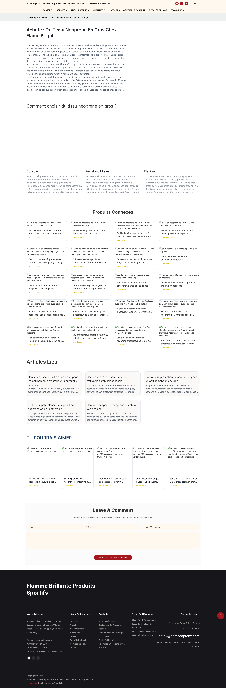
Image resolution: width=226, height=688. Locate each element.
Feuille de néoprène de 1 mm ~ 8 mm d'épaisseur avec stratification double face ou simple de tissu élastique (134, 235)
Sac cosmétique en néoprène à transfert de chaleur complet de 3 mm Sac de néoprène (45, 339)
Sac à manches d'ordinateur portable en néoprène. (175, 258)
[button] (186, 10)
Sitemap (33, 683)
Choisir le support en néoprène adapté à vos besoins (111, 406)
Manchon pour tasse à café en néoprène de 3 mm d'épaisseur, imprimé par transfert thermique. (177, 313)
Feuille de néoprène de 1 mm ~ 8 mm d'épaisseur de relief (89, 232)
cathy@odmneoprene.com (179, 636)
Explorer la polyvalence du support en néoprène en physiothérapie (51, 406)
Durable (32, 171)
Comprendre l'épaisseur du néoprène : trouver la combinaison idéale (110, 378)
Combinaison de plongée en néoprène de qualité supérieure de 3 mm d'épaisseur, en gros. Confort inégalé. (146, 480)
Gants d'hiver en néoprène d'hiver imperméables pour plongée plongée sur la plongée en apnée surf (47, 261)
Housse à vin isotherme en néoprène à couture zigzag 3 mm (42, 480)
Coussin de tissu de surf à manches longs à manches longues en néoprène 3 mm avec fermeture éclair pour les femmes (134, 261)
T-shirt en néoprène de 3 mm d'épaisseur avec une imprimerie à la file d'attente (135, 310)
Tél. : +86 (36, 647)
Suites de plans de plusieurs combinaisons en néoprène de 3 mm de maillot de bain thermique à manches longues (91, 261)
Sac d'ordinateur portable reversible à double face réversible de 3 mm (90, 336)
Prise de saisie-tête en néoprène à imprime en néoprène (178, 284)
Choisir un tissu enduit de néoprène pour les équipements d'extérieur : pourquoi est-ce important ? (53, 379)
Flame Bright (32, 17)
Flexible (149, 171)
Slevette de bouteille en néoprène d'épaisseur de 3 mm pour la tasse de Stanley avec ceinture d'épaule (90, 313)
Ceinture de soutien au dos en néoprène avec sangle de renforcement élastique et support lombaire (46, 287)
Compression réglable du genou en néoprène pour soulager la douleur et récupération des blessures (90, 287)
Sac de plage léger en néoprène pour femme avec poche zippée (132, 284)
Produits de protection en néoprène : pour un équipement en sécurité (171, 378)
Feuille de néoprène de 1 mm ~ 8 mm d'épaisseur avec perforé (177, 232)
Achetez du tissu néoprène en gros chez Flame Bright (65, 17)
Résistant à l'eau (97, 171)
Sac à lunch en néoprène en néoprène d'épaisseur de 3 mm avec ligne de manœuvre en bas (135, 339)
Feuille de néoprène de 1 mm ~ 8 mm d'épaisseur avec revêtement (45, 232)
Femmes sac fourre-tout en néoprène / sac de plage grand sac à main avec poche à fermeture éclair (47, 313)
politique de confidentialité (51, 683)
